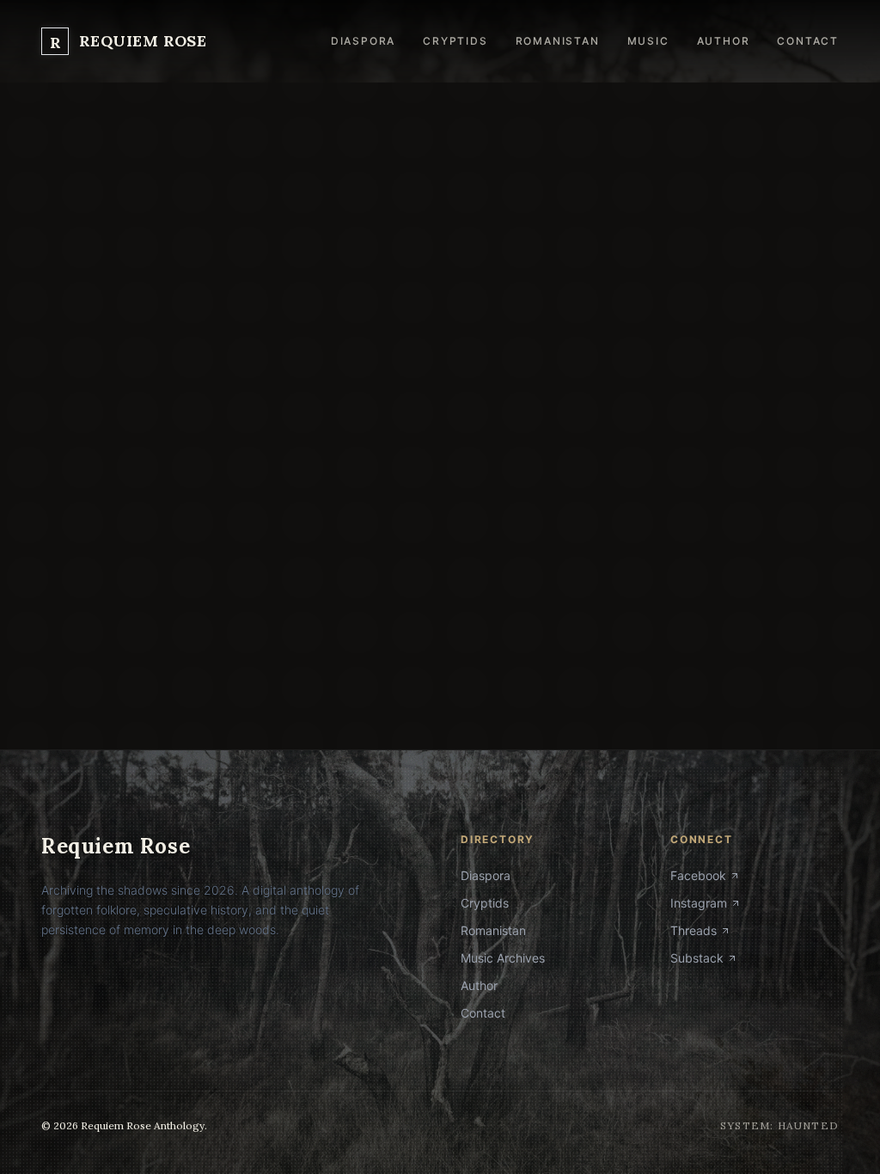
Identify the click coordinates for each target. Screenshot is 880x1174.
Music (648, 40)
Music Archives (503, 958)
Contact (808, 40)
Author (723, 40)
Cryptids (455, 40)
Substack (697, 958)
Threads (693, 930)
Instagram (698, 903)
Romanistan (558, 40)
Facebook (698, 875)
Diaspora (363, 40)
